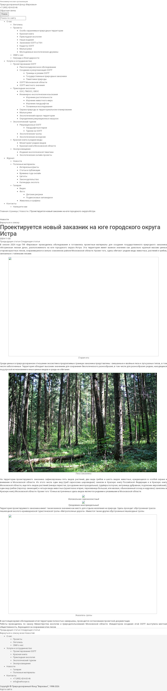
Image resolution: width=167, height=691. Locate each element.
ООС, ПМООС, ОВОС (29, 91)
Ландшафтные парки (36, 127)
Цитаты (23, 176)
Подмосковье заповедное (39, 197)
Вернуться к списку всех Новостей (17, 633)
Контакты (11, 203)
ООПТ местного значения (32, 85)
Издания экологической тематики (36, 152)
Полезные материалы (24, 164)
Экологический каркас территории (37, 115)
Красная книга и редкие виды (27, 140)
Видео (23, 188)
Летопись (18, 24)
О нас (9, 21)
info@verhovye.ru (21, 681)
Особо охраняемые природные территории (41, 30)
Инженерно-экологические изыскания (39, 94)
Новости (17, 161)
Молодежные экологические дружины (39, 52)
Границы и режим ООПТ (37, 73)
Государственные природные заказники (46, 76)
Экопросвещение (21, 149)
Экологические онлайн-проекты (36, 155)
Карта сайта (6, 689)
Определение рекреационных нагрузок (39, 118)
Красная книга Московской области (38, 146)
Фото (22, 191)
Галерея (17, 185)
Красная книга (27, 34)
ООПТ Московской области (33, 82)
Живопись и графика (30, 200)
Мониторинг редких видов (33, 143)
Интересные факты (29, 167)
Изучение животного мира (39, 100)
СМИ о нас (18, 55)
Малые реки (26, 49)
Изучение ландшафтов (37, 103)
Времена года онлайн (30, 173)
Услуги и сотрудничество (19, 61)
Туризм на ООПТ (34, 131)
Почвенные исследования (39, 106)
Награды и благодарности (26, 58)
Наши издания (27, 40)
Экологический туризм (24, 121)
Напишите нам (20, 206)
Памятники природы (36, 79)
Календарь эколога (29, 182)
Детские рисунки (34, 194)
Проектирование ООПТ (24, 64)
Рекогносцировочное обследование (38, 67)
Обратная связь (8, 10)
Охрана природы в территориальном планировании (46, 109)
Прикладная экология (31, 36)
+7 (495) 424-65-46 (8, 7)
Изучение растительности (39, 97)
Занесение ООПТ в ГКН (31, 43)
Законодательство (29, 179)
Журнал (10, 158)
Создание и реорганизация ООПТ (36, 70)
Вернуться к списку (9, 222)
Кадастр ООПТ (27, 46)
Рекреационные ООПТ (30, 125)
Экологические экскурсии (33, 137)
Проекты (17, 27)
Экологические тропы (31, 134)
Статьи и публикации (30, 170)
